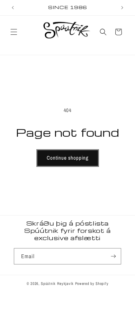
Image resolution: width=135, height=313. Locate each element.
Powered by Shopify (92, 283)
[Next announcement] (122, 7)
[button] (13, 32)
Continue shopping (68, 157)
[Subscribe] (113, 256)
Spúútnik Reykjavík (58, 283)
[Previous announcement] (12, 7)
